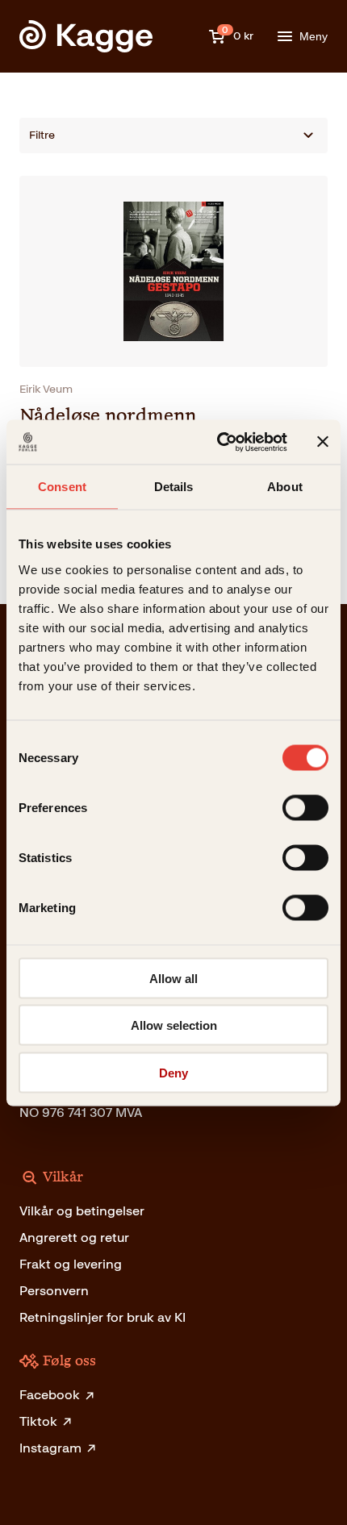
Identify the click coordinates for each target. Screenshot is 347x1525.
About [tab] (285, 487)
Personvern (54, 1290)
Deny (173, 1072)
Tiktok (38, 1421)
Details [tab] (174, 487)
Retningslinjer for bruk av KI (102, 1317)
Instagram (50, 1448)
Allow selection (174, 1025)
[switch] (305, 807)
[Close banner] (322, 442)
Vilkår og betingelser (81, 1211)
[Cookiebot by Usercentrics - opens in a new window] (218, 441)
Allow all (173, 978)
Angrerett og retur (74, 1237)
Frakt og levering (70, 1264)
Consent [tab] (62, 487)
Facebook (49, 1394)
